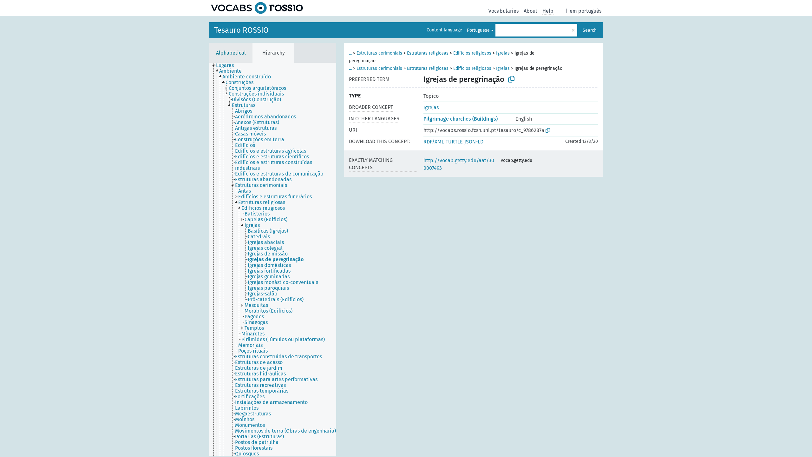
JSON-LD (473, 142)
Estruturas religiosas (428, 53)
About (530, 11)
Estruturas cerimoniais (379, 53)
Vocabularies (503, 11)
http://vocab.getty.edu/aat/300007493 (458, 164)
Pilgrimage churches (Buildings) (460, 119)
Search (590, 30)
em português (585, 11)
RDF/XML (433, 142)
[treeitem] (227, 65)
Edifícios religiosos (472, 53)
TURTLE (454, 142)
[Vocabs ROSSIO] (256, 8)
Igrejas (503, 53)
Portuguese (478, 30)
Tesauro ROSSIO (241, 30)
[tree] (272, 259)
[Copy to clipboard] (511, 79)
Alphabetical (231, 53)
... (350, 53)
